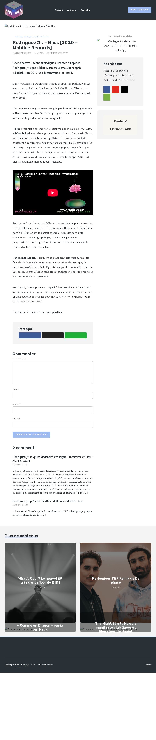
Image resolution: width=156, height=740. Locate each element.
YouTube (85, 9)
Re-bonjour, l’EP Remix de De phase (116, 580)
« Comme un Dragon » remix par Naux (40, 627)
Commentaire (19, 358)
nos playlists (54, 312)
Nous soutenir (140, 9)
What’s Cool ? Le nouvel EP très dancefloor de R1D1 (40, 580)
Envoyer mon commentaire (31, 434)
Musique (28, 37)
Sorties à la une (41, 37)
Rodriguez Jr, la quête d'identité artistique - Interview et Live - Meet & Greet (53, 459)
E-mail (16, 404)
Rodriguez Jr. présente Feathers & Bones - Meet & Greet (48, 501)
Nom (16, 389)
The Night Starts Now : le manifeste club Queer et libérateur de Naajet (115, 628)
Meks (17, 665)
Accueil (59, 9)
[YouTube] (115, 89)
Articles (71, 9)
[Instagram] (124, 89)
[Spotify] (106, 97)
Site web (16, 418)
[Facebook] (106, 89)
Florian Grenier (24, 53)
